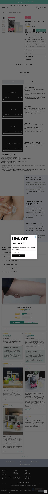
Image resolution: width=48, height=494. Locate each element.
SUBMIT (18, 255)
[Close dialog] (36, 236)
